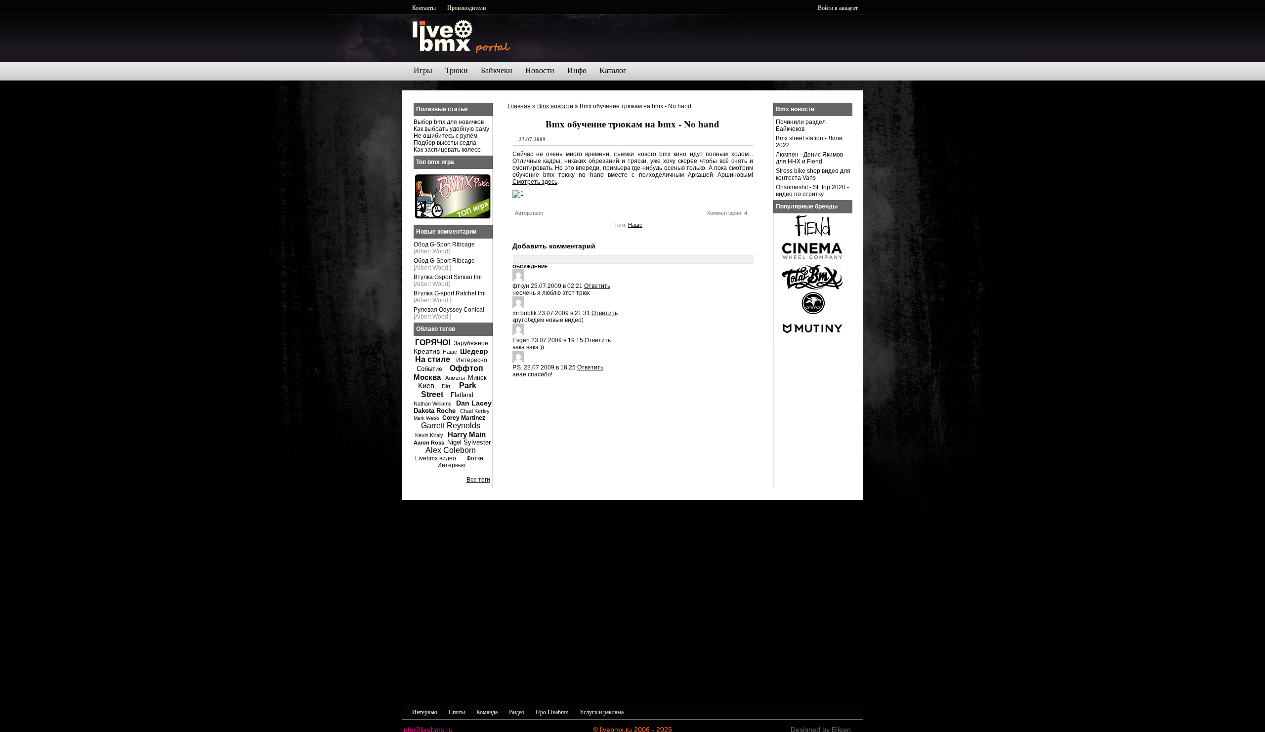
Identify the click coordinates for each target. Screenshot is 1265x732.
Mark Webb (426, 418)
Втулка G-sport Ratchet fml (450, 293)
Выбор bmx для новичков (449, 122)
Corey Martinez (463, 417)
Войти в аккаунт (838, 7)
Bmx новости (555, 106)
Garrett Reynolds (450, 425)
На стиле (432, 359)
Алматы (455, 378)
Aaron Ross (429, 443)
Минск (477, 377)
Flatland (462, 395)
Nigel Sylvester (469, 442)
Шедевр (474, 351)
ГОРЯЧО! (433, 342)
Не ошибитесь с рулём (445, 135)
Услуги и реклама (602, 712)
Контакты (424, 7)
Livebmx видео (435, 458)
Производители (466, 7)
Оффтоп (466, 368)
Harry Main (467, 434)
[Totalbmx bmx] (812, 287)
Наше (635, 225)
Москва (427, 377)
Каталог (613, 70)
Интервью (451, 465)
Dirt (446, 386)
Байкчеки (496, 70)
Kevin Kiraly (429, 435)
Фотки (474, 458)
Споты (457, 712)
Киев (426, 385)
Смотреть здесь (534, 181)
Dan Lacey (474, 403)
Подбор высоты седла (445, 142)
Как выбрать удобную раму (451, 128)
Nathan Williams (433, 404)
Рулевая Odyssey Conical (449, 309)
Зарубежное (471, 343)
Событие (429, 368)
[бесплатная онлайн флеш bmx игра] (453, 216)
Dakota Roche (435, 410)
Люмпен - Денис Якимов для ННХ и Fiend (809, 158)
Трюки (456, 70)
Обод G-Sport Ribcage (444, 244)
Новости (539, 70)
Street (432, 394)
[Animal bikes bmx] (812, 313)
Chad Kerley (475, 411)
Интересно (471, 360)
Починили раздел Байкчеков (801, 125)
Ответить (597, 286)
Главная (519, 106)
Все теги (478, 479)
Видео (516, 712)
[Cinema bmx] (812, 261)
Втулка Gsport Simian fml (448, 277)
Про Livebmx (552, 712)
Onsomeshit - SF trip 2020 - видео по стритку (812, 191)
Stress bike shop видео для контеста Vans (813, 174)
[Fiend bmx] (812, 236)
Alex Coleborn (450, 450)
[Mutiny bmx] (812, 338)
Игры (423, 70)
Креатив (427, 351)
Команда (487, 712)
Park (467, 385)
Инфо (577, 70)
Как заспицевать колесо (447, 149)
